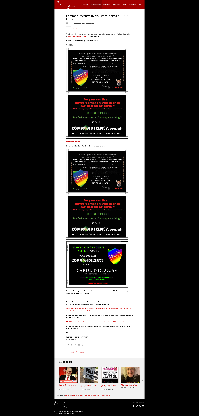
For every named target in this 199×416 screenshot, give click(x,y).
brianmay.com (62, 411)
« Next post (70, 29)
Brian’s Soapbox (96, 5)
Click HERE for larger (73, 142)
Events (124, 5)
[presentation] (57, 380)
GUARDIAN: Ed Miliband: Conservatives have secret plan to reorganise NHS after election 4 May (98, 322)
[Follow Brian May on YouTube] (143, 405)
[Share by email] (78, 344)
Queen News (116, 5)
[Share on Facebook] (75, 344)
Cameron (68, 395)
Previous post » (81, 29)
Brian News (106, 5)
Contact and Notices (68, 413)
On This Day (132, 5)
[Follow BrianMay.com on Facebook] (133, 405)
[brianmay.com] (66, 4)
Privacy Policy (58, 413)
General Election (90, 395)
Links (139, 5)
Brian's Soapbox (90, 23)
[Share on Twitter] (71, 344)
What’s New (85, 5)
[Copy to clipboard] (82, 344)
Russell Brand (105, 395)
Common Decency (78, 395)
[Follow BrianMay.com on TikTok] (136, 405)
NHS (98, 395)
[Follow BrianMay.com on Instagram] (139, 405)
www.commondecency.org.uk (78, 36)
